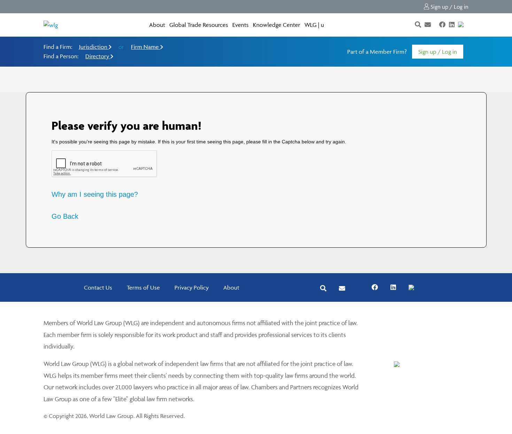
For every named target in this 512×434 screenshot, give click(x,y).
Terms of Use (143, 287)
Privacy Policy (191, 287)
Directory (97, 56)
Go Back (65, 216)
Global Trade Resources (198, 24)
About (157, 24)
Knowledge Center (276, 24)
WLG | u (314, 24)
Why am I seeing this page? (95, 194)
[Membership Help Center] (467, 24)
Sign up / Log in (448, 6)
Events (240, 24)
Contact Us (98, 287)
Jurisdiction (94, 46)
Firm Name (145, 46)
